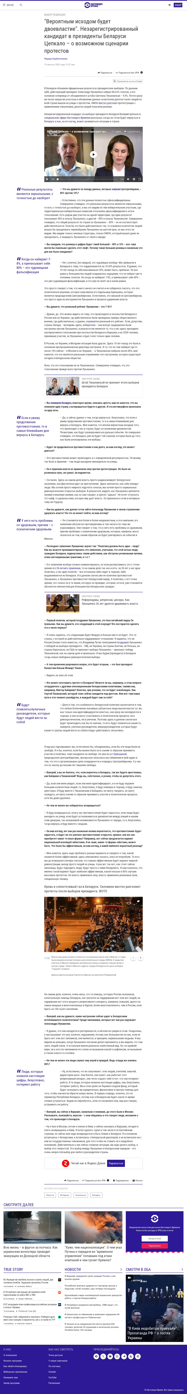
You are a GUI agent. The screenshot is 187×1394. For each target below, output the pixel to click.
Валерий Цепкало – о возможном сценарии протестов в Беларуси (87, 131)
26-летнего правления (68, 568)
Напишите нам (11, 1377)
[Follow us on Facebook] (96, 1356)
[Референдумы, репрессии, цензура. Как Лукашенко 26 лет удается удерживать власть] (62, 603)
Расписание (54, 1383)
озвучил (116, 189)
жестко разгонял (108, 103)
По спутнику (54, 1366)
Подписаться (116, 1163)
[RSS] (131, 1356)
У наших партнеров (58, 1360)
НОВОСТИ (73, 1269)
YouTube (53, 1377)
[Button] (105, 73)
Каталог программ (13, 1360)
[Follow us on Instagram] (117, 1356)
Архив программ (12, 1383)
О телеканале (10, 1355)
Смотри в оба (138, 1269)
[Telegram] (169, 5)
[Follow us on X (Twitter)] (103, 1356)
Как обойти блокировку (15, 1366)
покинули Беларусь (61, 402)
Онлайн (52, 1372)
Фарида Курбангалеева (55, 58)
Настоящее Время (59, 135)
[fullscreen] (140, 179)
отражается (92, 321)
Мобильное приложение (15, 1372)
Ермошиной (120, 754)
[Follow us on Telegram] (124, 1356)
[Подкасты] (138, 1356)
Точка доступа (56, 1355)
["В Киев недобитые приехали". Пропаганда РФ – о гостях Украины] (154, 1308)
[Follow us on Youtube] (110, 1356)
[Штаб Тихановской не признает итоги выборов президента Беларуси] (62, 386)
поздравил (123, 642)
